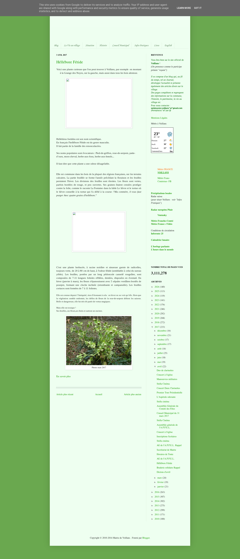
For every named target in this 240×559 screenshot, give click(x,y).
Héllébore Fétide (69, 61)
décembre (162, 330)
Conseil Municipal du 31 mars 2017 (168, 414)
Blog (56, 45)
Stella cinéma (163, 401)
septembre (162, 344)
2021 (157, 308)
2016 (157, 492)
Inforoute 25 (157, 233)
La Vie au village (72, 45)
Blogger (146, 537)
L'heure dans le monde (162, 249)
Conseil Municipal (120, 45)
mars (159, 477)
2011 (157, 514)
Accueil (98, 394)
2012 (157, 510)
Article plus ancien (132, 394)
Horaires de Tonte (165, 454)
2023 (157, 300)
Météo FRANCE (165, 169)
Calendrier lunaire (160, 240)
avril (159, 366)
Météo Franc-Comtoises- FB (164, 179)
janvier (160, 486)
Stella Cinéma (163, 383)
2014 (157, 501)
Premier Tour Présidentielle (169, 392)
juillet (160, 352)
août (159, 348)
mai (159, 361)
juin (159, 357)
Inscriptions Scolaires (166, 436)
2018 (157, 322)
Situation (89, 45)
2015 (157, 496)
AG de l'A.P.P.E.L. (166, 458)
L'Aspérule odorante (166, 396)
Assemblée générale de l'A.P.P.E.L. (167, 426)
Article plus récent (64, 394)
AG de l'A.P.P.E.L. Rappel (169, 445)
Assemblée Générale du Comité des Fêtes (167, 407)
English (168, 45)
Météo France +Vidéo (161, 224)
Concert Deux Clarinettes (168, 388)
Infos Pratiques (141, 45)
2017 (157, 326)
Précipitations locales (161, 193)
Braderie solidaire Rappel (168, 467)
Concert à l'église (165, 374)
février (160, 482)
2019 (157, 317)
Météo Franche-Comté (162, 220)
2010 (157, 518)
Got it (198, 8)
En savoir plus (63, 376)
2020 (157, 313)
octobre (161, 339)
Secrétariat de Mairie (166, 449)
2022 (157, 304)
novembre (162, 335)
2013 (157, 505)
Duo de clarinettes (165, 370)
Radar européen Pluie (162, 210)
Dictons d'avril (163, 471)
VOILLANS (163, 172)
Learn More (184, 8)
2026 (157, 286)
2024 (157, 295)
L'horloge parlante (160, 246)
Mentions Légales (159, 118)
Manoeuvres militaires (167, 379)
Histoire (103, 45)
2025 (157, 291)
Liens (156, 45)
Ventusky (162, 215)
